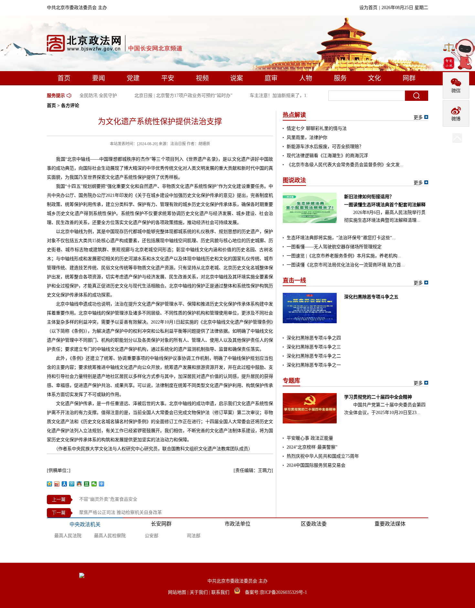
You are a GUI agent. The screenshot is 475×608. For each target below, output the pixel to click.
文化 (374, 78)
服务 (340, 78)
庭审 (271, 78)
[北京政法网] (115, 45)
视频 (202, 78)
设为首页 (368, 7)
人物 (305, 78)
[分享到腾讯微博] (72, 483)
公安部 (151, 535)
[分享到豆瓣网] (87, 483)
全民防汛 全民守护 (94, 95)
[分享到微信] (94, 483)
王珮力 (264, 470)
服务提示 (56, 95)
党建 (133, 78)
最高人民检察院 (110, 535)
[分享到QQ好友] (79, 483)
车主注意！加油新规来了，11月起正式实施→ (291, 95)
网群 (409, 78)
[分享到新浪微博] (57, 483)
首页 (64, 78)
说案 (236, 78)
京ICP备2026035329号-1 (283, 592)
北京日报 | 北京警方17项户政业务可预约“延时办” (179, 95)
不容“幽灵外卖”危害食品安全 (108, 499)
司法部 (193, 535)
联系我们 (221, 592)
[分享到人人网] (64, 483)
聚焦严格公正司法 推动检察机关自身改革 (120, 512)
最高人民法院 (67, 535)
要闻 (98, 78)
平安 (167, 78)
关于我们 (199, 592)
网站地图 (177, 592)
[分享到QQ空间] (49, 483)
